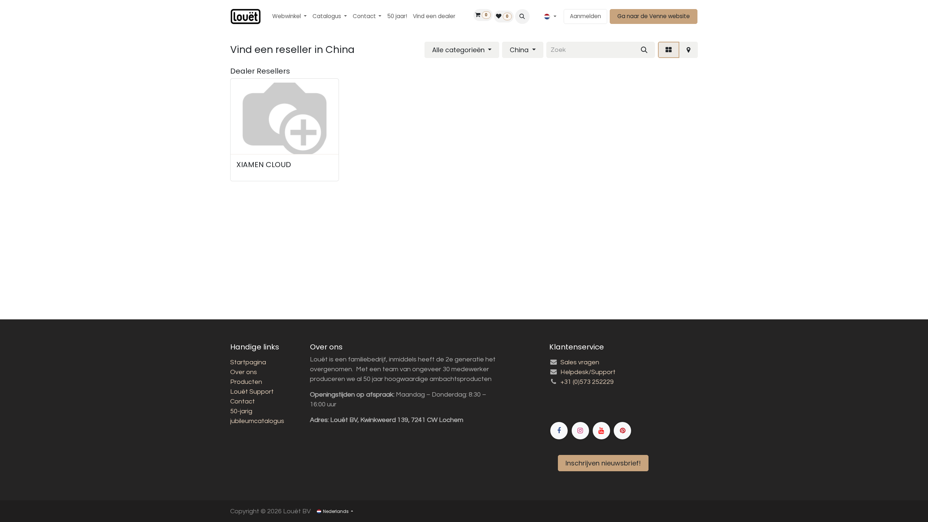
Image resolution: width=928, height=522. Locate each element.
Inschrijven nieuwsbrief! (603, 463)
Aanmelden (585, 16)
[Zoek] (644, 50)
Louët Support (252, 391)
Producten (246, 381)
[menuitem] (289, 16)
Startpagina (248, 362)
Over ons (243, 372)
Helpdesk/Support (588, 372)
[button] (522, 16)
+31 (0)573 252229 (587, 381)
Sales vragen (579, 362)
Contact (242, 401)
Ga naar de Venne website (653, 16)
